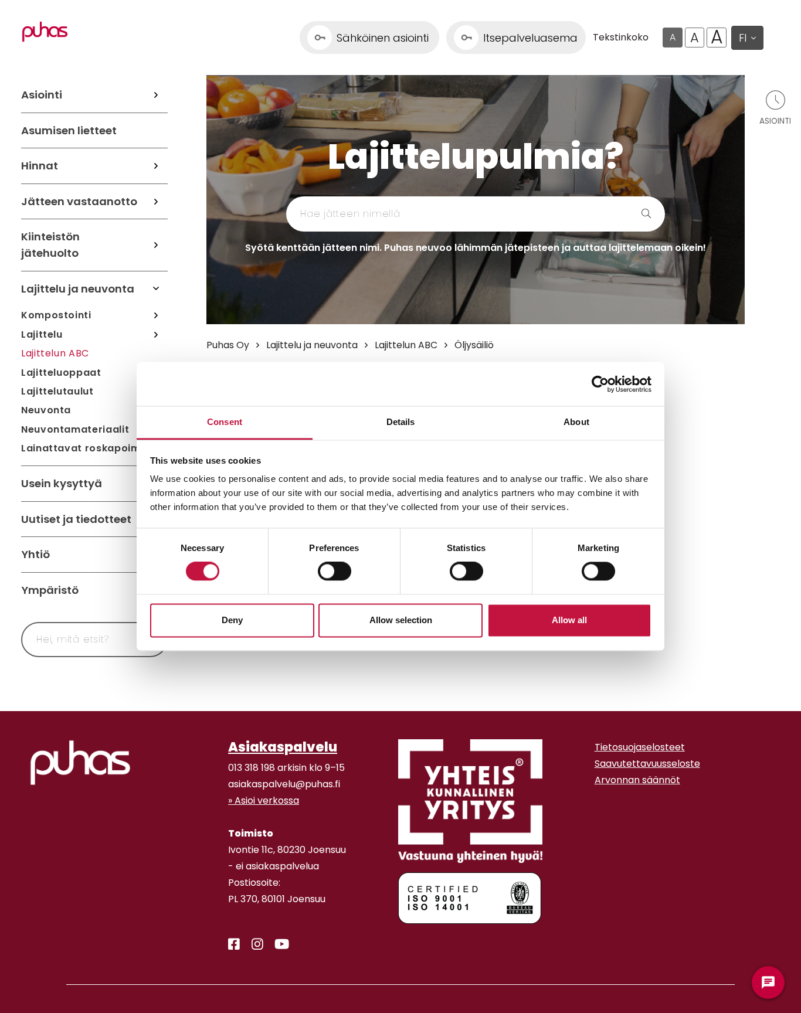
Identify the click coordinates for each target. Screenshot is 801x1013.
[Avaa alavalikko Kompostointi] (156, 315)
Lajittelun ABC (55, 353)
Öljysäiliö (474, 345)
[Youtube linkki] (277, 944)
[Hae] (608, 214)
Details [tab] (400, 422)
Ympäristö (50, 590)
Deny (232, 620)
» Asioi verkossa (263, 800)
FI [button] (742, 37)
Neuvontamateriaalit (75, 429)
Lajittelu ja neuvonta (77, 288)
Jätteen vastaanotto (79, 201)
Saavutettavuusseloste (647, 763)
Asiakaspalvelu (282, 746)
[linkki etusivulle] (80, 762)
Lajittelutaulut (57, 391)
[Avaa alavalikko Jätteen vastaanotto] (156, 201)
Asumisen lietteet (69, 130)
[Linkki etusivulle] (45, 31)
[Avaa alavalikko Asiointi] (156, 95)
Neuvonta (46, 410)
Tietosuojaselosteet (640, 747)
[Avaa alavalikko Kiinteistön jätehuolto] (156, 244)
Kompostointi (56, 315)
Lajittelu (42, 334)
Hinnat (39, 165)
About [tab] (576, 422)
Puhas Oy (227, 345)
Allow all (569, 620)
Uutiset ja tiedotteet (76, 519)
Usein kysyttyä (61, 483)
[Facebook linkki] (229, 944)
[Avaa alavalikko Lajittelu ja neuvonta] (156, 289)
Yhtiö (35, 554)
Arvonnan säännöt (637, 780)
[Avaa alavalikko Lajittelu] (156, 334)
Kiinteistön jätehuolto (50, 244)
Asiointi (41, 94)
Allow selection (400, 620)
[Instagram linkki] (252, 944)
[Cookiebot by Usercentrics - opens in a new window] (600, 384)
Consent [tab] (224, 422)
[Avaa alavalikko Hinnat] (156, 165)
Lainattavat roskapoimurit (89, 448)
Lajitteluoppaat (61, 372)
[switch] (334, 571)
